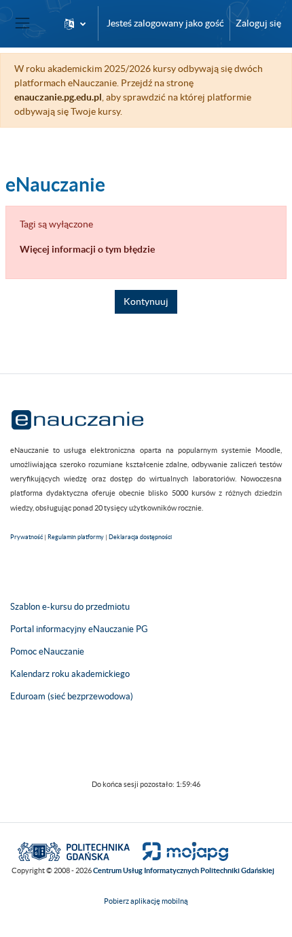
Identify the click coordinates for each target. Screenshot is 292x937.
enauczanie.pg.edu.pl (58, 97)
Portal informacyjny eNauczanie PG (79, 629)
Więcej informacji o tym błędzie (87, 249)
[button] (75, 23)
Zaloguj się (258, 23)
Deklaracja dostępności (140, 537)
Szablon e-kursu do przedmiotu (70, 607)
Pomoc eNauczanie (47, 651)
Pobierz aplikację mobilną (146, 901)
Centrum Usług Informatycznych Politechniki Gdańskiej (183, 870)
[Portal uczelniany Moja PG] (179, 851)
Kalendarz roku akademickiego (70, 674)
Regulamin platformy (76, 537)
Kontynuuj (146, 301)
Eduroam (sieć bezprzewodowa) (71, 696)
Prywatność (26, 537)
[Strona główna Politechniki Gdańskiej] (74, 851)
